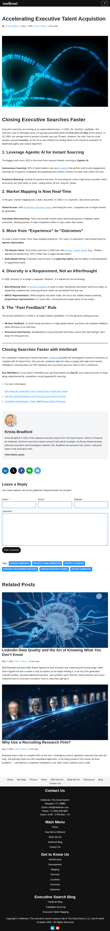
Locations (55, 879)
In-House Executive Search (54, 569)
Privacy (33, 779)
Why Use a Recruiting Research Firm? (36, 742)
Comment (7, 511)
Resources (89, 779)
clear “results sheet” (77, 250)
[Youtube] (57, 928)
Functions (55, 884)
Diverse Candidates (20, 563)
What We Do (73, 779)
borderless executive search (38, 207)
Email (41, 499)
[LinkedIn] (5, 470)
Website (78, 499)
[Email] (37, 470)
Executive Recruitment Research (20, 569)
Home (10, 779)
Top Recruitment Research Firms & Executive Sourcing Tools (35, 396)
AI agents (63, 168)
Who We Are (57, 779)
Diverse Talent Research (53, 401)
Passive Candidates (81, 569)
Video (33, 401)
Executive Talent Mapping (56, 912)
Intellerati (53, 357)
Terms (44, 779)
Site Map (21, 779)
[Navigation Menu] (105, 3)
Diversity (55, 874)
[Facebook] (21, 470)
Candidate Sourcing (55, 907)
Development (55, 864)
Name (6, 499)
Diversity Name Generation (47, 563)
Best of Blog (40, 26)
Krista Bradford (12, 26)
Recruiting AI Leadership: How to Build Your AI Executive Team (36, 391)
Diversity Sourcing (74, 563)
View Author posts (14, 454)
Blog (100, 779)
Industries (55, 889)
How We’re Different (55, 832)
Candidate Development (17, 401)
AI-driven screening (37, 287)
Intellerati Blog (55, 842)
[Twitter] (13, 470)
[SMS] (29, 470)
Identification (55, 859)
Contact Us (55, 783)
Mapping (55, 869)
